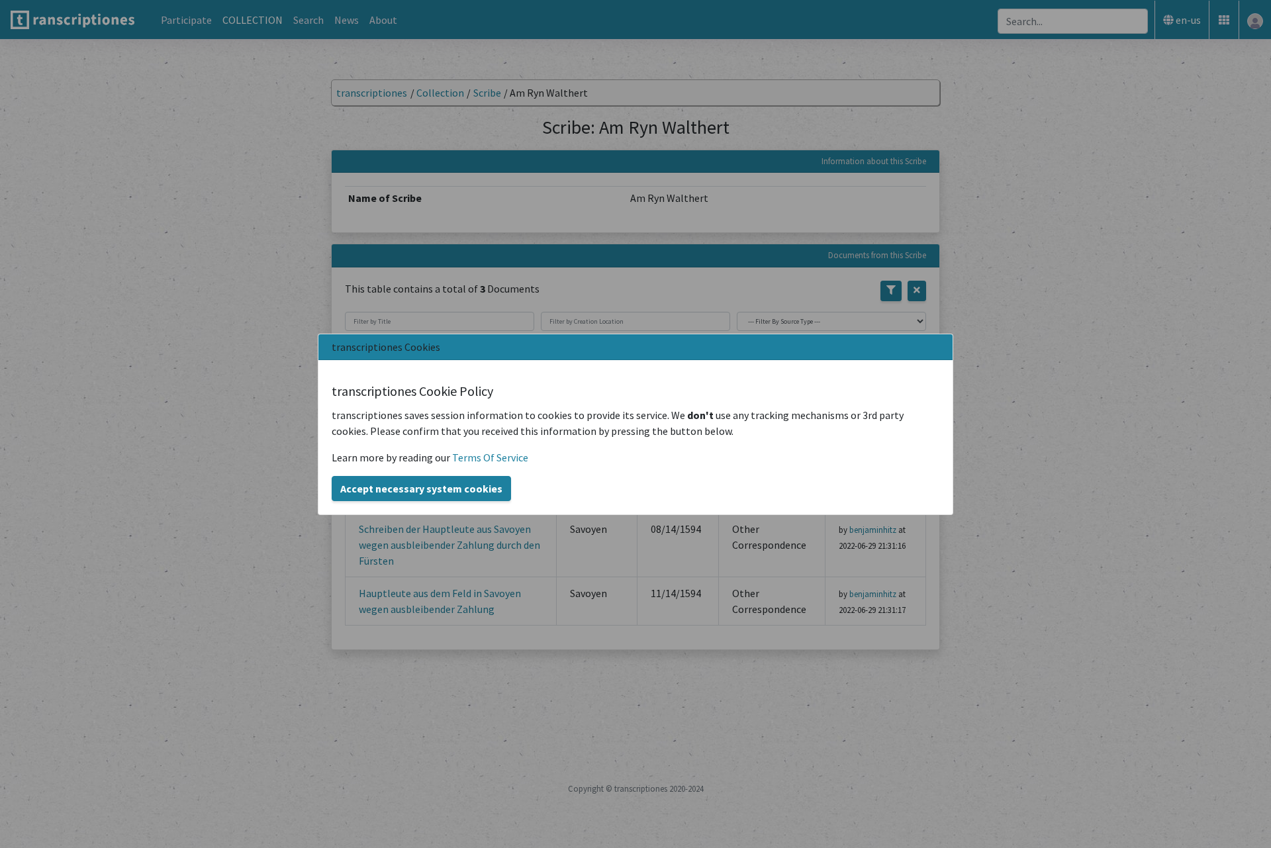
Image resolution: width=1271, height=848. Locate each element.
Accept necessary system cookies (421, 488)
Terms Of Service (490, 457)
